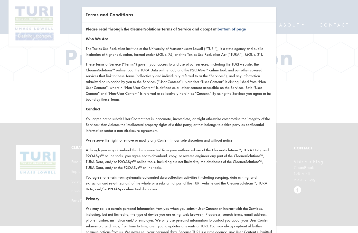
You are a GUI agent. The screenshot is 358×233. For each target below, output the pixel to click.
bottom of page (231, 29)
